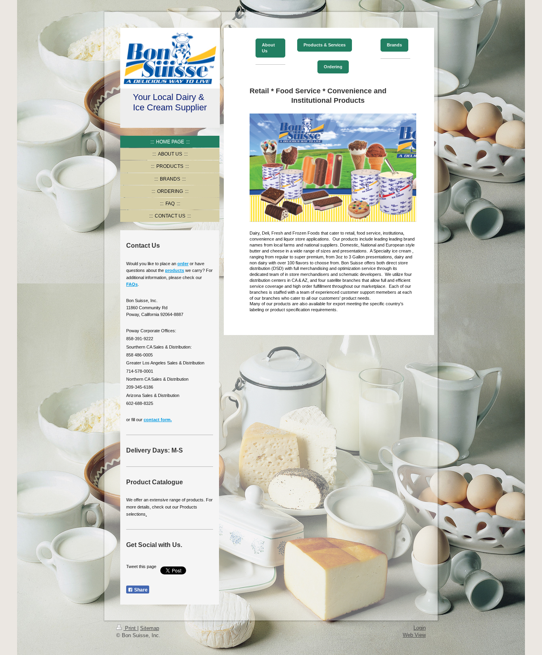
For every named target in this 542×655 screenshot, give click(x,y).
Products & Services (325, 44)
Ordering (333, 66)
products (174, 270)
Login (419, 628)
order (182, 263)
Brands (394, 44)
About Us (268, 47)
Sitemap (149, 628)
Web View (414, 635)
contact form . (158, 419)
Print (130, 628)
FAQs (132, 284)
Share (140, 590)
